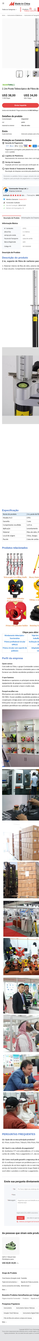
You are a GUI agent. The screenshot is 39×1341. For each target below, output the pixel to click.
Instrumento (8, 1308)
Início (3, 15)
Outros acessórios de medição (11, 1286)
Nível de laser (25, 1286)
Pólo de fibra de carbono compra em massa (18, 1318)
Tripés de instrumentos (9, 1282)
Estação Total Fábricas (11, 1313)
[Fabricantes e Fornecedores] (19, 4)
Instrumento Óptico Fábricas (25, 1308)
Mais (4, 1322)
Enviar (20, 1218)
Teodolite (24, 1278)
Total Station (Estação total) (11, 1278)
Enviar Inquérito (20, 105)
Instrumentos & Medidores (14, 15)
